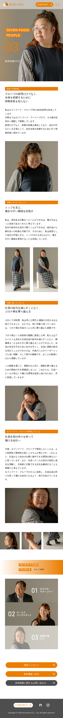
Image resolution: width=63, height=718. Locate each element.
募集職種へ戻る (31, 674)
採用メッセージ (31, 665)
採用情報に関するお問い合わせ (30, 683)
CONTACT (43, 4)
